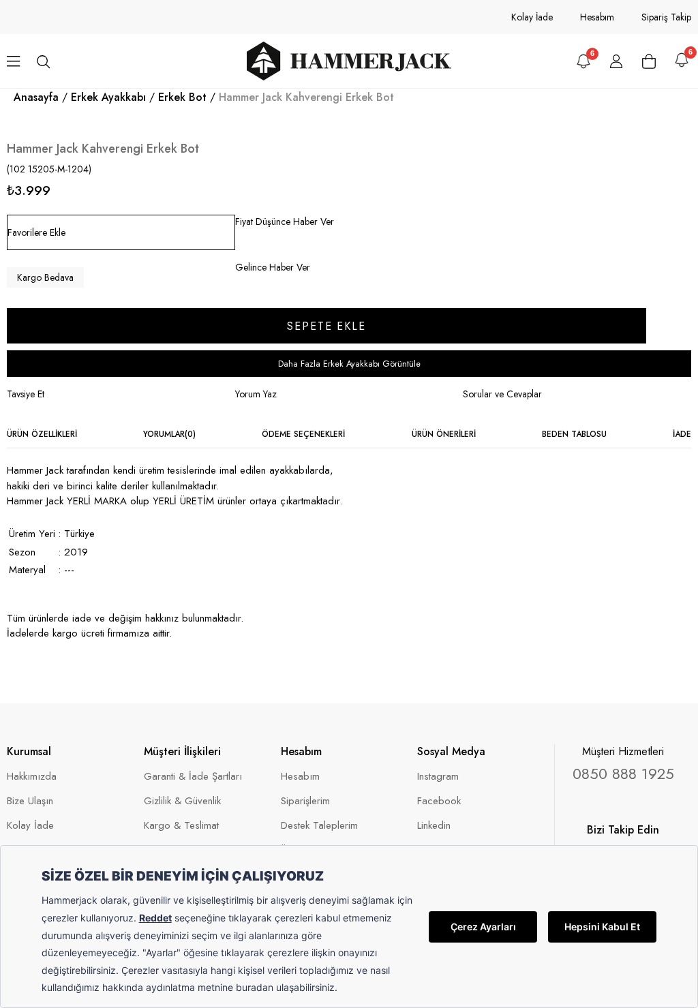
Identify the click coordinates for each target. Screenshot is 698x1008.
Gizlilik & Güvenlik (182, 801)
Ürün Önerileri (444, 434)
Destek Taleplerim (319, 826)
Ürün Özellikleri (42, 434)
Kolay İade (532, 17)
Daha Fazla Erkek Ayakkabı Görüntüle (349, 363)
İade (682, 434)
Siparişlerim (305, 801)
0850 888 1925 (623, 773)
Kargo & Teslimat (181, 826)
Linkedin (434, 826)
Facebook (439, 801)
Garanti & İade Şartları (193, 776)
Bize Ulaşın (30, 801)
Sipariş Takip (666, 17)
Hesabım (597, 17)
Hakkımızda (32, 776)
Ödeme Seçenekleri (303, 434)
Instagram (438, 776)
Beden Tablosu (574, 434)
